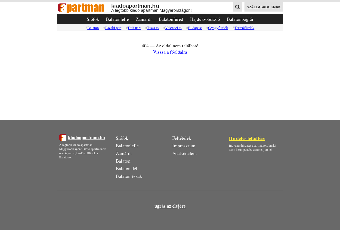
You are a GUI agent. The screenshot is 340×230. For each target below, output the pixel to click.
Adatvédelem (184, 153)
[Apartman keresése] (237, 7)
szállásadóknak (264, 7)
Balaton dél (126, 168)
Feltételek (181, 138)
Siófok (93, 19)
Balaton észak (129, 176)
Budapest (195, 27)
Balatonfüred (171, 19)
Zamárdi (144, 19)
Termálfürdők (244, 27)
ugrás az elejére (170, 206)
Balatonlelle (117, 19)
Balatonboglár (240, 19)
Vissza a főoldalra (170, 52)
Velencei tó (173, 27)
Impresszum (183, 145)
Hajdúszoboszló (205, 19)
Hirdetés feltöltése (247, 138)
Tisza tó (153, 27)
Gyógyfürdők (218, 27)
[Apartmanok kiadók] (84, 8)
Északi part (113, 27)
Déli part (134, 27)
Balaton (93, 27)
